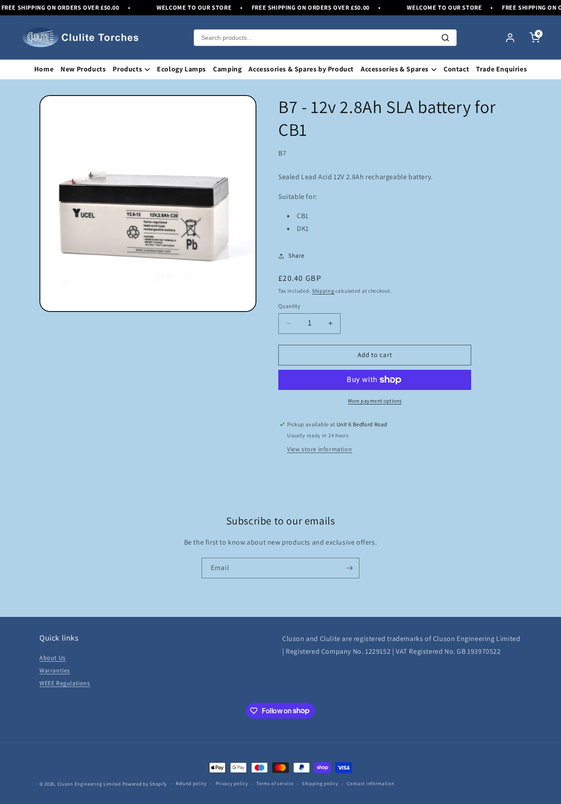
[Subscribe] (349, 568)
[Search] (445, 38)
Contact (456, 69)
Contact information (370, 783)
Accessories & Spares (395, 69)
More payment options (375, 400)
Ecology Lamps (181, 69)
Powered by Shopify (144, 784)
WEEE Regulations (64, 683)
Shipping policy (320, 783)
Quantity (289, 306)
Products (127, 69)
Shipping (323, 290)
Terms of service (274, 783)
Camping (227, 69)
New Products (83, 69)
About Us (52, 658)
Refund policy (191, 783)
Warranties (54, 670)
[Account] (510, 37)
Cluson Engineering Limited (89, 784)
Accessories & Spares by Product (301, 69)
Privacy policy (232, 783)
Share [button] (296, 255)
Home (43, 69)
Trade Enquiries (501, 69)
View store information (319, 449)
